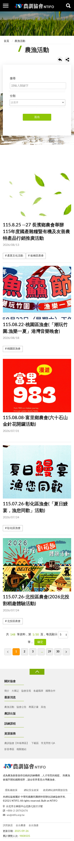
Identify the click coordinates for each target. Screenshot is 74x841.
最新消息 (10, 697)
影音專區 (9, 749)
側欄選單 (5, 5)
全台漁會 (34, 825)
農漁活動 (20, 41)
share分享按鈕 (67, 60)
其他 (43, 707)
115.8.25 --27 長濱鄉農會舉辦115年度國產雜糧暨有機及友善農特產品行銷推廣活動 (36, 234)
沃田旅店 (8, 825)
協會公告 (21, 707)
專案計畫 (34, 707)
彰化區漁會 (13, 528)
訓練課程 (10, 723)
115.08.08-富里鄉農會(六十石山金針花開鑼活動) (35, 424)
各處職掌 (38, 691)
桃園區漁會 (13, 348)
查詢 (68, 5)
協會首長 (26, 691)
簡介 (6, 691)
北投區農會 (13, 621)
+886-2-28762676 (17, 811)
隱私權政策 (11, 790)
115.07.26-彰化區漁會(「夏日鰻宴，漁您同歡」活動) (35, 510)
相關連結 (21, 749)
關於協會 (10, 681)
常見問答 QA (48, 743)
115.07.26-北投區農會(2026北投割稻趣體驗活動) (36, 603)
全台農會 (21, 825)
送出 (37, 117)
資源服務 (10, 733)
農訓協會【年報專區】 (16, 743)
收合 (37, 672)
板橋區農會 (37, 255)
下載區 (35, 743)
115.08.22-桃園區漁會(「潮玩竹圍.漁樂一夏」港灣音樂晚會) (35, 331)
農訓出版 (10, 713)
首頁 (6, 41)
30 (57, 651)
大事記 (15, 691)
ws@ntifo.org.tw (15, 815)
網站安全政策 (31, 790)
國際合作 (50, 691)
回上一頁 (60, 60)
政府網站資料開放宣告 (55, 790)
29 (49, 651)
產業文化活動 (15, 255)
